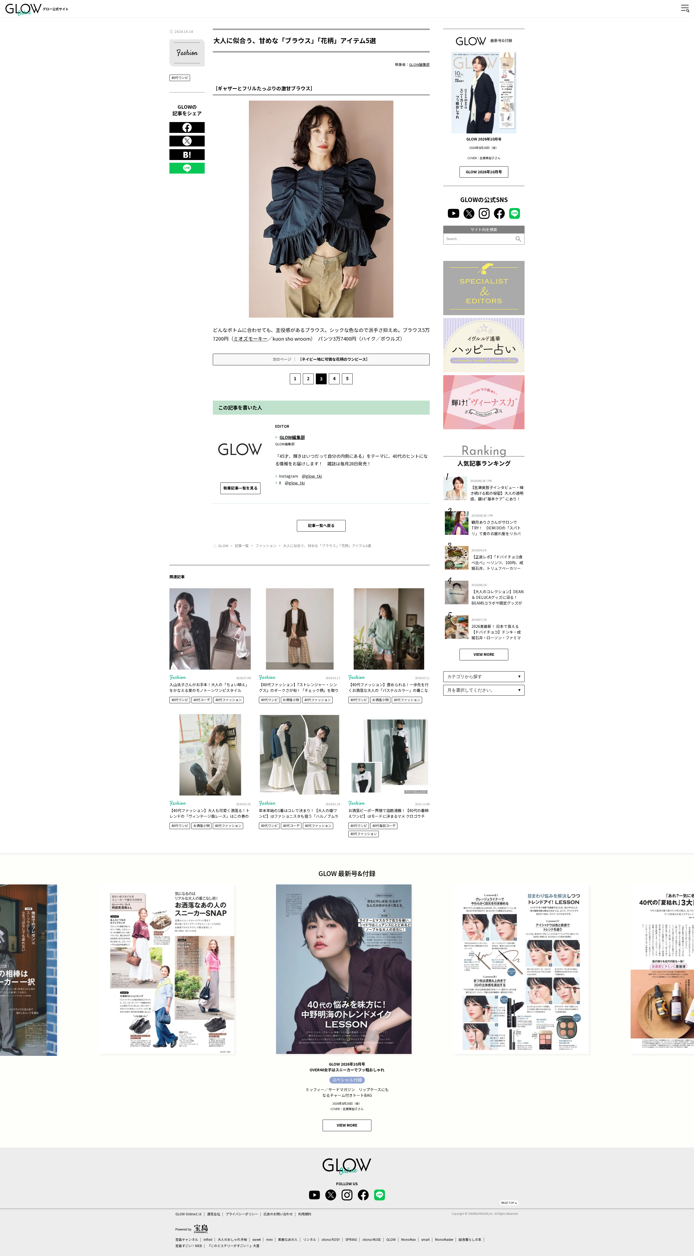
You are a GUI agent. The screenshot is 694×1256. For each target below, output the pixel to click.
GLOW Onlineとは (188, 1214)
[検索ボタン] (518, 239)
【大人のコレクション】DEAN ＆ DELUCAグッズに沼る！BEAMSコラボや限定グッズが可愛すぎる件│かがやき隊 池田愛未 (497, 603)
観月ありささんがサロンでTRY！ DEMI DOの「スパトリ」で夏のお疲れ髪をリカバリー (496, 530)
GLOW (391, 1239)
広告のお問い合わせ (278, 1214)
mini (269, 1239)
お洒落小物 (291, 699)
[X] (187, 141)
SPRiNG (351, 1239)
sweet (256, 1239)
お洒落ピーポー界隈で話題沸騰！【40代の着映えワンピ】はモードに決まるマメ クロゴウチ (388, 813)
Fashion (177, 678)
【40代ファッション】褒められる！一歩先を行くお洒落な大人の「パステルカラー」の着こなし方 (388, 690)
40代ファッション (228, 699)
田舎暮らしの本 (470, 1239)
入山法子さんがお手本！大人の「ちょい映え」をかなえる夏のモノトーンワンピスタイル (209, 687)
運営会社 (213, 1214)
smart (425, 1239)
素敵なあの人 (288, 1239)
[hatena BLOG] (187, 154)
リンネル (309, 1239)
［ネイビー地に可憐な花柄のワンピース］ (321, 359)
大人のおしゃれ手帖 (232, 1239)
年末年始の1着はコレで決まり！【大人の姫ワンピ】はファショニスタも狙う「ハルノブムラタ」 (298, 816)
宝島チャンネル (186, 1239)
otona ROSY (331, 1239)
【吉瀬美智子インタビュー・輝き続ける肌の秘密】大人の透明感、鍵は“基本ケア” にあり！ (496, 493)
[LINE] (187, 168)
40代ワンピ (179, 77)
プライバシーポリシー (242, 1214)
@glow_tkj (312, 476)
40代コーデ (201, 699)
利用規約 (304, 1214)
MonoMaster (444, 1239)
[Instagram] (484, 213)
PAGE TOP (507, 1203)
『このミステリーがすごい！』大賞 (233, 1246)
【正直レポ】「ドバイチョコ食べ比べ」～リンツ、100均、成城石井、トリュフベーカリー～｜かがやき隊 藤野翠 (497, 565)
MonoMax (408, 1239)
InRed (208, 1239)
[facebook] (187, 127)
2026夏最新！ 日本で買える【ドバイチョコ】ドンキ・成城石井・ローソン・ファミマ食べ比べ (496, 635)
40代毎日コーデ (384, 825)
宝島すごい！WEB (188, 1246)
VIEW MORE (484, 654)
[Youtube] (453, 213)
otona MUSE (371, 1239)
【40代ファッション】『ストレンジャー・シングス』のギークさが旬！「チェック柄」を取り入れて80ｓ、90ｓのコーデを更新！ (299, 690)
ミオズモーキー (250, 338)
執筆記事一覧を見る (240, 488)
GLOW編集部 (419, 64)
